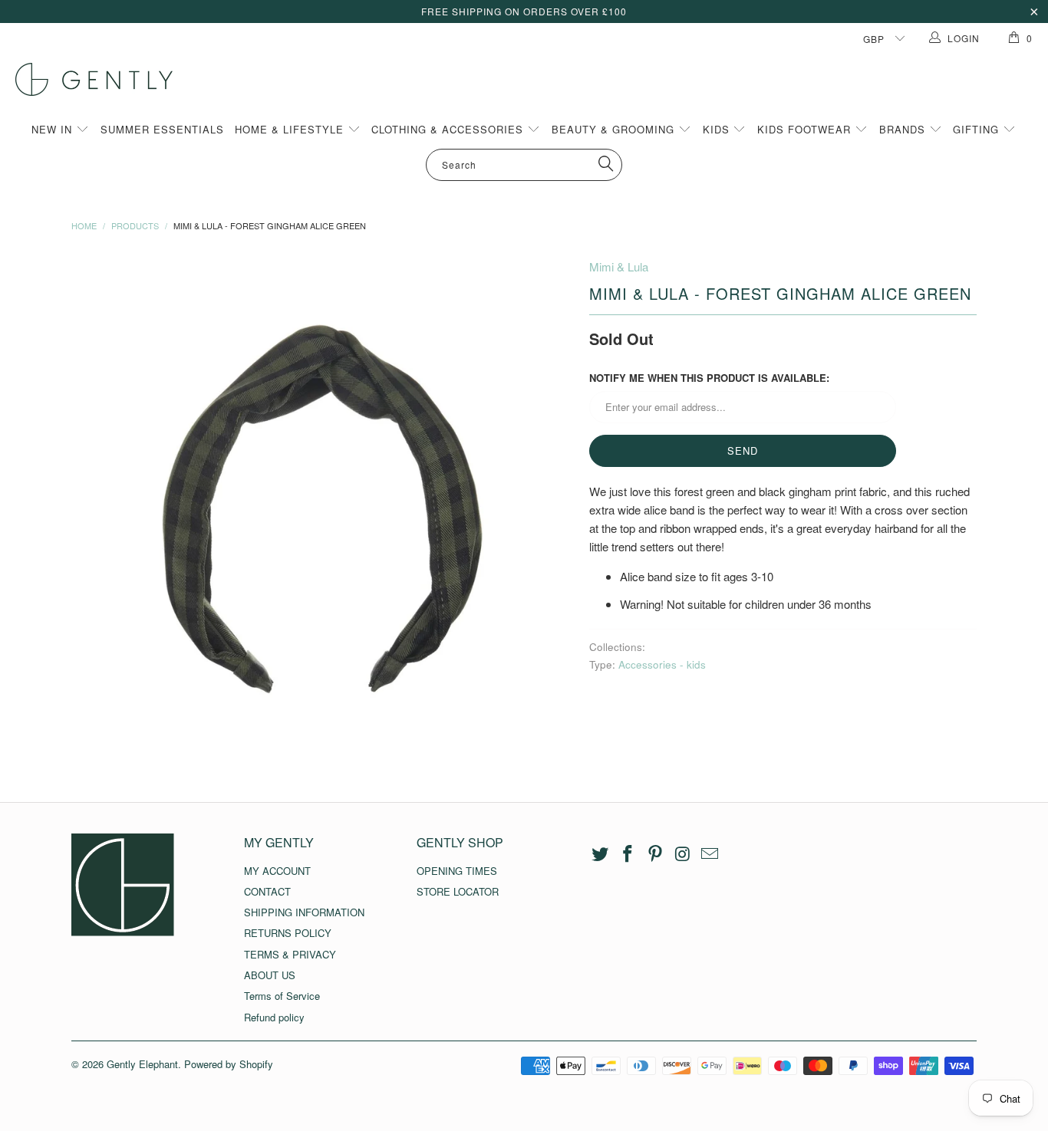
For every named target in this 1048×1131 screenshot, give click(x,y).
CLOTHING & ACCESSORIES (449, 129)
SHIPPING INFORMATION (304, 912)
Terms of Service (282, 995)
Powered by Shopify (228, 1064)
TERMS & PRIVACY (290, 954)
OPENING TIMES (457, 870)
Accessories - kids (662, 664)
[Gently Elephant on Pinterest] (655, 854)
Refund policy (274, 1017)
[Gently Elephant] (531, 79)
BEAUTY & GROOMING (615, 129)
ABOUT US (269, 975)
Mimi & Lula (618, 266)
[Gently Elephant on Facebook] (628, 854)
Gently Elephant (142, 1064)
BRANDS (904, 129)
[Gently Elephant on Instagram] (682, 854)
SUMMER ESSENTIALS (162, 129)
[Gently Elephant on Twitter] (600, 854)
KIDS (718, 129)
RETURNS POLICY (287, 933)
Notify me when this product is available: (709, 377)
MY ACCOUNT (277, 870)
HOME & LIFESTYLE (291, 129)
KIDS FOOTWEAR (806, 129)
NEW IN (53, 129)
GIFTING (978, 129)
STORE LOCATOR (458, 891)
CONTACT (267, 891)
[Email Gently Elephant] (710, 854)
